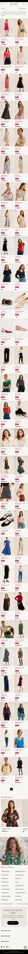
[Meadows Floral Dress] (21, 629)
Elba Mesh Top (18, 148)
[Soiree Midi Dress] (7, 465)
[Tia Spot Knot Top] (21, 191)
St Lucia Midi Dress (5, 93)
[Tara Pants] (21, 355)
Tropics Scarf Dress (19, 121)
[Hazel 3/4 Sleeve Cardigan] (7, 55)
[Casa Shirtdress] (7, 656)
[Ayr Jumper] (21, 601)
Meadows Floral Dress (19, 639)
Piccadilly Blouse (4, 722)
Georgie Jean (18, 584)
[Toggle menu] (1, 4)
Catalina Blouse (18, 256)
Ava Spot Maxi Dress (5, 121)
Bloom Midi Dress (18, 93)
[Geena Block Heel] (7, 519)
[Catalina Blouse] (21, 245)
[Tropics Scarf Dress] (21, 110)
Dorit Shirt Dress (4, 557)
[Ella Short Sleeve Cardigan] (21, 492)
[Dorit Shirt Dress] (7, 546)
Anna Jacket (3, 448)
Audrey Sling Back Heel (5, 338)
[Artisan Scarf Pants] (7, 218)
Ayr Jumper (17, 612)
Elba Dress (17, 175)
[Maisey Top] (21, 273)
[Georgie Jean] (21, 410)
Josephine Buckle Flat (19, 311)
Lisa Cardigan (18, 530)
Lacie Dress (17, 694)
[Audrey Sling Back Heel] (7, 328)
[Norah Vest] (7, 766)
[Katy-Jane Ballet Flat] (21, 328)
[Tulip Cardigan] (7, 410)
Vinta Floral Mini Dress (19, 476)
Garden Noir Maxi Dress (6, 828)
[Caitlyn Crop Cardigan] (21, 55)
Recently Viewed (6, 797)
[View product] (15, 44)
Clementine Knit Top (19, 722)
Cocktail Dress (4, 38)
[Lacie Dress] (21, 683)
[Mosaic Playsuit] (7, 164)
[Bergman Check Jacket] (21, 656)
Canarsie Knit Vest (19, 749)
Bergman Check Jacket (19, 667)
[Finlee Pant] (7, 355)
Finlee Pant (3, 366)
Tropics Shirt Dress (5, 148)
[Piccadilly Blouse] (7, 711)
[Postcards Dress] (7, 191)
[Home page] (14, 4)
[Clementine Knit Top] (21, 711)
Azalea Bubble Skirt (19, 777)
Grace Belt (3, 311)
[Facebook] (1, 947)
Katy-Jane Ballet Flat (19, 338)
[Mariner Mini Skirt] (7, 492)
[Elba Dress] (21, 164)
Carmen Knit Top (4, 283)
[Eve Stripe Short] (21, 546)
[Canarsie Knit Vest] (21, 738)
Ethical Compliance (21, 952)
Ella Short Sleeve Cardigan (20, 503)
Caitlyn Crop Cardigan (19, 66)
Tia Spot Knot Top (19, 202)
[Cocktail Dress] (7, 28)
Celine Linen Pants (4, 639)
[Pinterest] (7, 947)
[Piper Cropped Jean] (7, 574)
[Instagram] (4, 947)
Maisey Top (17, 283)
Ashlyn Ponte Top (4, 393)
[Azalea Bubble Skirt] (21, 766)
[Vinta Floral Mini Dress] (21, 465)
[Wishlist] (23, 4)
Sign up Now (12, 922)
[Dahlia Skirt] (7, 245)
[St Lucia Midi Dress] (7, 83)
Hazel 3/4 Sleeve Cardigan (6, 66)
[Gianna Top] (7, 601)
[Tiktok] (9, 947)
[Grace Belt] (7, 300)
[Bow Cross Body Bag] (21, 28)
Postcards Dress (4, 202)
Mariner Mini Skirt (4, 503)
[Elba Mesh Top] (21, 137)
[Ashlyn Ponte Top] (7, 383)
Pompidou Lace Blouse (5, 749)
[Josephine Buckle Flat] (21, 300)
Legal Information (13, 952)
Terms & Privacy (6, 952)
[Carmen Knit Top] (7, 273)
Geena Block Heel (4, 530)
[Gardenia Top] (21, 383)
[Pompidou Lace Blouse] (7, 738)
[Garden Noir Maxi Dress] (11, 813)
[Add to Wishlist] (12, 19)
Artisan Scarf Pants (5, 229)
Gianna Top (3, 612)
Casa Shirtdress (4, 667)
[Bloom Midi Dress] (21, 83)
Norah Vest (3, 777)
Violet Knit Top (18, 448)
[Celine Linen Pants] (7, 629)
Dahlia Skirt (3, 256)
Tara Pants (17, 366)
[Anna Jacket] (7, 437)
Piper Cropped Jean (5, 584)
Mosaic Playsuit (4, 175)
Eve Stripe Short (18, 557)
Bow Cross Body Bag (19, 38)
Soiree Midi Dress (4, 476)
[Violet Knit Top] (21, 437)
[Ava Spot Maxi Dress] (7, 110)
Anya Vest (17, 229)
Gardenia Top (18, 393)
